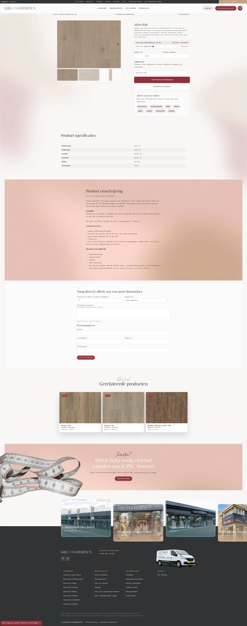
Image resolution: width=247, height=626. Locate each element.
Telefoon (128, 338)
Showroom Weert (70, 591)
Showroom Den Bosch (72, 575)
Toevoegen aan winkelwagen (162, 79)
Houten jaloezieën (133, 583)
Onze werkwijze (101, 575)
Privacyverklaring (91, 622)
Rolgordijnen (131, 596)
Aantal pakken (169, 52)
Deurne (171, 111)
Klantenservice (100, 579)
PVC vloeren (131, 8)
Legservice (139, 62)
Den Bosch (142, 106)
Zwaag (176, 106)
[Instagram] (68, 559)
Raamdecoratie (116, 8)
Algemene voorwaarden (108, 622)
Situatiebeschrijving (85, 305)
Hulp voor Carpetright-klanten (107, 591)
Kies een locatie (107, 554)
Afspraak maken (123, 478)
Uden (168, 106)
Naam (80, 329)
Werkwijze (89, 1)
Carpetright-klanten (135, 1)
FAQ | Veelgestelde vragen (153, 1)
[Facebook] (63, 559)
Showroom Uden (69, 583)
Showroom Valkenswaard (73, 579)
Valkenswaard (156, 106)
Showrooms (144, 8)
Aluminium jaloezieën (134, 579)
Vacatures (99, 1)
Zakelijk (107, 1)
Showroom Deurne (70, 604)
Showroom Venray (70, 596)
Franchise (116, 1)
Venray (149, 111)
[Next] (118, 44)
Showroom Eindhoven (71, 600)
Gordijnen (102, 8)
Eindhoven (160, 111)
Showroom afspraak (162, 86)
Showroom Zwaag (70, 587)
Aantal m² (138, 52)
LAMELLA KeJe (132, 587)
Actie (124, 1)
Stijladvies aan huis (225, 8)
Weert (140, 111)
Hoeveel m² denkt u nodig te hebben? (93, 297)
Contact (208, 8)
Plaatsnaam (82, 346)
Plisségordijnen (132, 591)
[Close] (39, 623)
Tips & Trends (79, 1)
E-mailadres (82, 338)
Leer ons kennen (101, 583)
